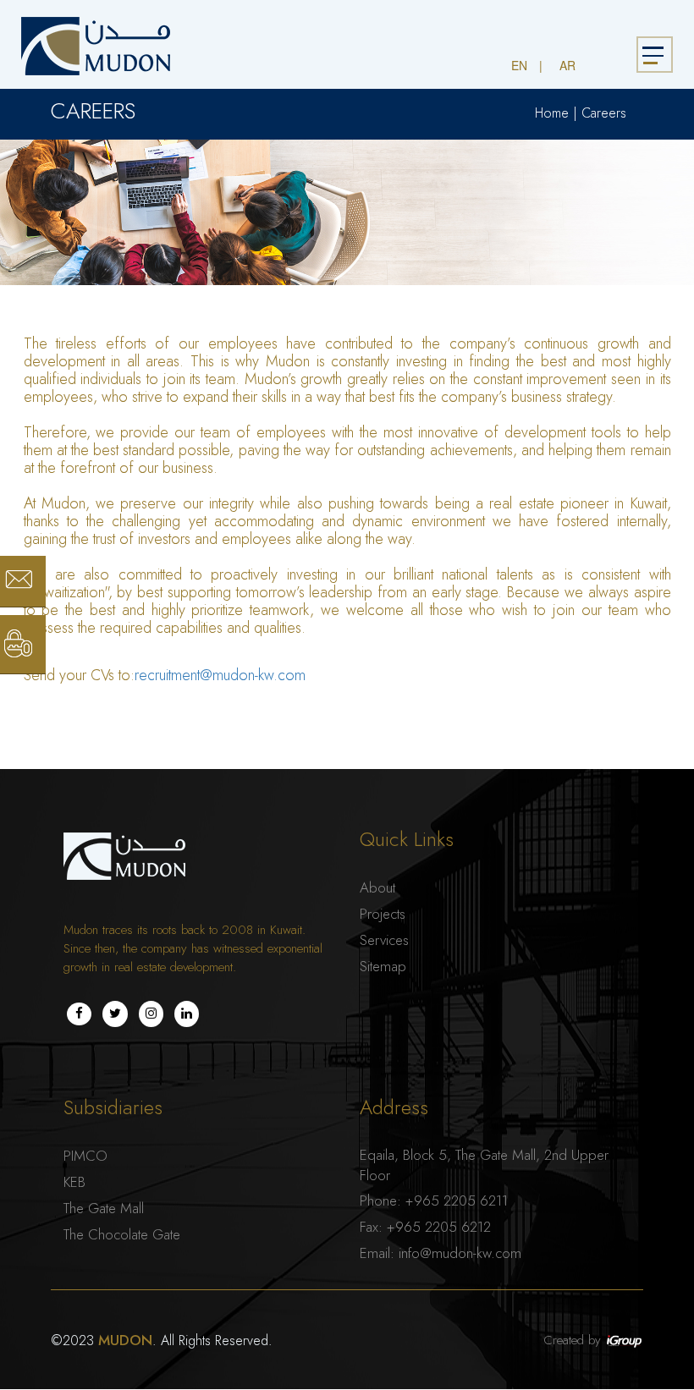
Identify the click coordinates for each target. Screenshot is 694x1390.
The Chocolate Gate (121, 1234)
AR (567, 65)
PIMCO (85, 1156)
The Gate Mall (103, 1208)
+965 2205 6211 (456, 1200)
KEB (74, 1182)
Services (384, 940)
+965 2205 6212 (439, 1227)
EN (519, 65)
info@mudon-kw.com (460, 1253)
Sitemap (383, 966)
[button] (5, 8)
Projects (382, 914)
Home (552, 113)
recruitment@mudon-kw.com (220, 675)
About (377, 887)
